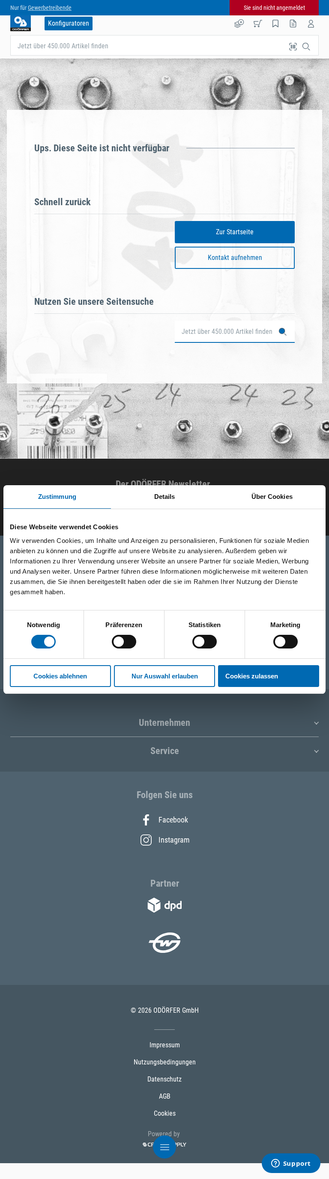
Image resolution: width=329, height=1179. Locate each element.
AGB (164, 1096)
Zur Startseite (235, 232)
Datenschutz (164, 1079)
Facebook (173, 819)
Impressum (165, 1045)
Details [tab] (164, 496)
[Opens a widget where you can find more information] (290, 1164)
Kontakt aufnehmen (235, 257)
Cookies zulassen (251, 676)
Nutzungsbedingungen (165, 1062)
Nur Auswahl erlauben (165, 676)
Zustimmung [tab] (57, 496)
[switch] (124, 641)
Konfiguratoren (68, 23)
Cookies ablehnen (60, 676)
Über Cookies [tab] (272, 496)
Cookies (165, 1113)
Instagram (173, 839)
